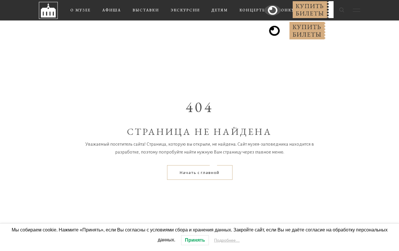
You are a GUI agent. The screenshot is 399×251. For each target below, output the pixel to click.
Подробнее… (227, 240)
